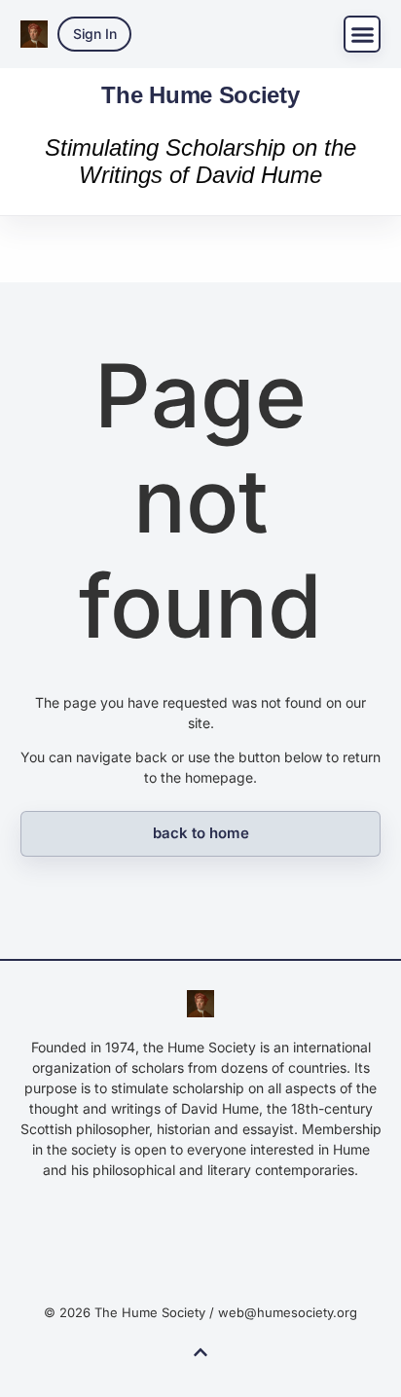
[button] (362, 34)
